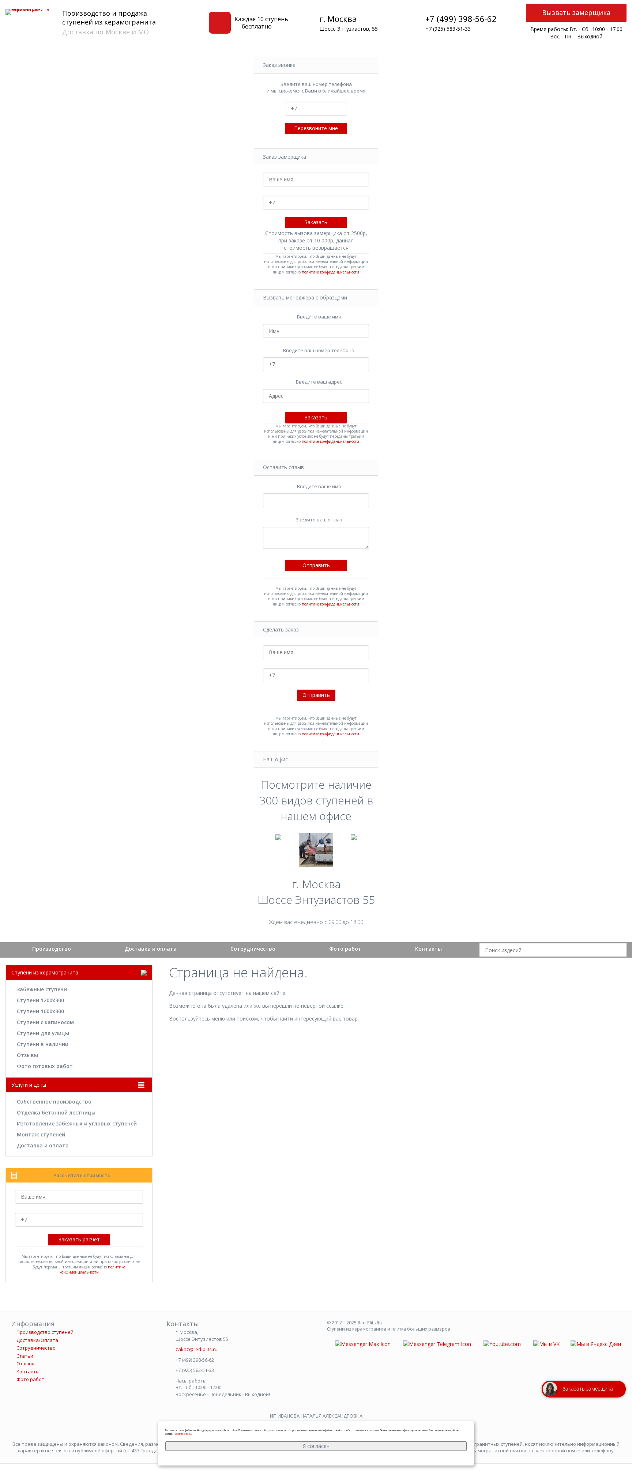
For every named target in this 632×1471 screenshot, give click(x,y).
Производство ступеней (45, 1332)
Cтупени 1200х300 (40, 1000)
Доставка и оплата (151, 948)
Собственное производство (54, 1101)
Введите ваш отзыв (319, 519)
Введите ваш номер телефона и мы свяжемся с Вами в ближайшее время (316, 87)
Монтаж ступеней (41, 1134)
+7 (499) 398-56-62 (461, 18)
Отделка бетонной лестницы (56, 1112)
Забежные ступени (42, 989)
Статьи (24, 1356)
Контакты (428, 948)
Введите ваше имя (319, 316)
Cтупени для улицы (43, 1033)
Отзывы (27, 1055)
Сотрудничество (252, 948)
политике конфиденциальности (330, 272)
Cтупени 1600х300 (40, 1011)
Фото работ (345, 948)
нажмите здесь (182, 1434)
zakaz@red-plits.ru (197, 1349)
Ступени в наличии (42, 1044)
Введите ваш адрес (319, 381)
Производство (51, 948)
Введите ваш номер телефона (318, 350)
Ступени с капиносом (45, 1022)
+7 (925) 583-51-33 (448, 28)
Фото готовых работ (45, 1066)
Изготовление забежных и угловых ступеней (77, 1123)
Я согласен (316, 1445)
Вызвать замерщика (576, 12)
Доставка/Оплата (37, 1340)
